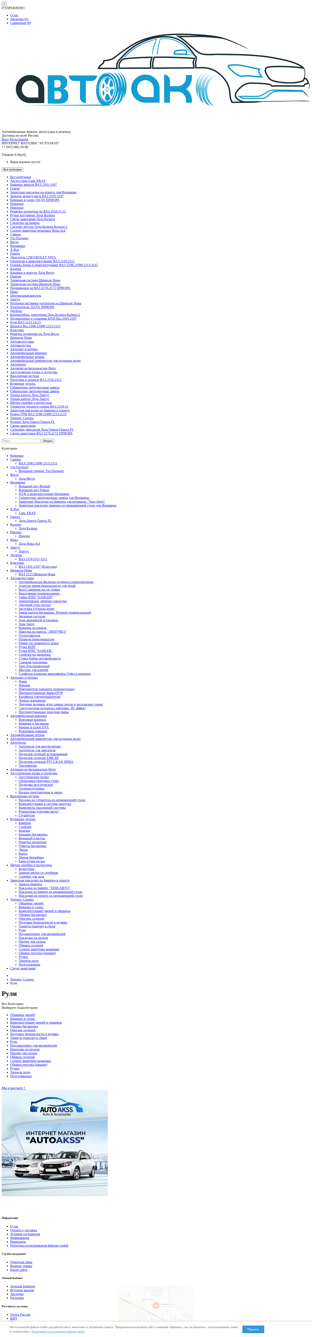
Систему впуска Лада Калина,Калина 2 (38, 227)
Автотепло (18, 364)
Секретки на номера (24, 223)
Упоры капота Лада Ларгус (29, 395)
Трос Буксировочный (34, 666)
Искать (48, 441)
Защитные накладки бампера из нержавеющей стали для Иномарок (68, 505)
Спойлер (25, 827)
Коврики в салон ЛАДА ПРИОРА (35, 200)
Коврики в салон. (31, 907)
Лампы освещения (32, 700)
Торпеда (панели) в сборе (37, 926)
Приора (15, 276)
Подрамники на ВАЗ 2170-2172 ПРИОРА (40, 288)
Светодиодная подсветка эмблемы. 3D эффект (52, 708)
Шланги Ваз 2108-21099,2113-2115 (35, 326)
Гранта (15, 253)
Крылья (24, 830)
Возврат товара (21, 1266)
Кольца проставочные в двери (40, 792)
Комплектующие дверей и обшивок (44, 911)
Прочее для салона (32, 941)
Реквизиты (18, 1241)
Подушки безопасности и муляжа (43, 922)
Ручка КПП (27, 647)
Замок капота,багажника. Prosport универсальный (55, 612)
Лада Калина (28, 528)
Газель (15, 188)
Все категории (20, 177)
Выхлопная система (24, 376)
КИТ (13, 1318)
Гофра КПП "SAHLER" (36, 597)
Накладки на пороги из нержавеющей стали (51, 895)
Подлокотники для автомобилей (42, 934)
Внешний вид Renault (34, 486)
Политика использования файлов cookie (39, 1245)
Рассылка (17, 1298)
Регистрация (19, 139)
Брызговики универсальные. (39, 593)
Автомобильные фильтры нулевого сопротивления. (56, 582)
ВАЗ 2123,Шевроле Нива (37, 574)
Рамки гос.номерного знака (39, 643)
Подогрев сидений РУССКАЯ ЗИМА (46, 762)
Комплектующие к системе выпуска (45, 804)
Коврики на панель (32, 628)
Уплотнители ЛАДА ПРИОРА (32, 307)
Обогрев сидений (31, 918)
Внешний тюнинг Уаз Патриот (41, 471)
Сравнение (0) (20, 23)
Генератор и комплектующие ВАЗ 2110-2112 (42, 261)
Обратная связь (21, 1262)
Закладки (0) (19, 19)
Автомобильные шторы (27, 357)
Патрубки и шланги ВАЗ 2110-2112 (35, 380)
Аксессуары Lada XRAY (28, 181)
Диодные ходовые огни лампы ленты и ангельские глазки (61, 704)
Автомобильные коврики (28, 353)
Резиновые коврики (33, 731)
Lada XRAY (27, 513)
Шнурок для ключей (33, 670)
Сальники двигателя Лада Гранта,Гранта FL (42, 429)
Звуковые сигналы (32, 616)
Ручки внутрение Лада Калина (32, 215)
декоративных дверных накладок (43, 601)
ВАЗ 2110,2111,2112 (33, 559)
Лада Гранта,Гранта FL (35, 520)
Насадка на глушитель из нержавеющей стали (52, 800)
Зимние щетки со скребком (38, 872)
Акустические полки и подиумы (34, 372)
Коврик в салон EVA (34, 727)
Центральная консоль (25, 295)
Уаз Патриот (19, 238)
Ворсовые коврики (32, 719)
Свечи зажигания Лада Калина (32, 219)
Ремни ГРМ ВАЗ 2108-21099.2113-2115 (38, 414)
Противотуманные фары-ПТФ (41, 693)
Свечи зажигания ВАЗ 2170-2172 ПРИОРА (41, 433)
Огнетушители (29, 635)
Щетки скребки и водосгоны (31, 403)
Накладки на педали (33, 938)
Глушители (27, 815)
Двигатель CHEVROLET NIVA (33, 257)
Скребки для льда (31, 876)
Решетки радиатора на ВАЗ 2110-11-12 (38, 211)
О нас (14, 15)
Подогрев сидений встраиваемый (43, 754)
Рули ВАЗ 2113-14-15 (25, 322)
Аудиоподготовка (31, 788)
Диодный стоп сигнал (35, 605)
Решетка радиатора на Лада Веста (34, 334)
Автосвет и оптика (24, 349)
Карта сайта (18, 1270)
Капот (23, 853)
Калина (15, 269)
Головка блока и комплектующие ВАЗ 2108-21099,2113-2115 (54, 265)
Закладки (17, 1294)
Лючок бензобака (31, 857)
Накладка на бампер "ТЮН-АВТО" (44, 888)
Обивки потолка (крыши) (37, 953)
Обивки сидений (31, 945)
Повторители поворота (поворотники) (46, 689)
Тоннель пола (28, 960)
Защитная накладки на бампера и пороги (40, 410)
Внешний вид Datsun (34, 490)
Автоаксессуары (22, 341)
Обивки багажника (32, 915)
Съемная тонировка (33, 662)
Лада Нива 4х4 (29, 543)
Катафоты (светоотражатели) (40, 696)
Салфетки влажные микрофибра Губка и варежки (55, 674)
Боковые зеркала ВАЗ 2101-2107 (33, 184)
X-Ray (14, 249)
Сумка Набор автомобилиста (40, 658)
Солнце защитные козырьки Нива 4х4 (37, 230)
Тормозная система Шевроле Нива (35, 280)
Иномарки (17, 246)
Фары (23, 681)
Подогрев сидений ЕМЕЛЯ (39, 758)
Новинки (17, 204)
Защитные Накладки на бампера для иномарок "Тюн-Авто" (62, 501)
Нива (14, 292)
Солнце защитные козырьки (39, 949)
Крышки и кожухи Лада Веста (32, 272)
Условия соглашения (25, 1234)
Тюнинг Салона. (22, 418)
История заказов (22, 1290)
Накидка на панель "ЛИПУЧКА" (43, 631)
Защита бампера (30, 884)
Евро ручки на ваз (32, 861)
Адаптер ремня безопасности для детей (47, 586)
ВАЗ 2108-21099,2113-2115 (38, 463)
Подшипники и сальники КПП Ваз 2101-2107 (43, 318)
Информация (19, 1238)
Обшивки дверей (31, 903)
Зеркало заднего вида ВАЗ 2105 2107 (37, 196)
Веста (14, 242)
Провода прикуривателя (36, 639)
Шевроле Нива (21, 337)
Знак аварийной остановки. (39, 620)
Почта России (20, 1314)
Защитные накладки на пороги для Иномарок (43, 192)
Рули (22, 930)
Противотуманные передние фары (44, 712)
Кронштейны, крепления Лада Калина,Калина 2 (45, 315)
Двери (23, 850)
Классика (17, 330)
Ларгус (15, 299)
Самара (15, 234)
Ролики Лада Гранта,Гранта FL (32, 422)
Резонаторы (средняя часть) (38, 811)
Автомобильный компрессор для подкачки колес (45, 360)
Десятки (16, 311)
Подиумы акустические (36, 784)
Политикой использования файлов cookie (58, 1331)
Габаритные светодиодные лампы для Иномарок (54, 498)
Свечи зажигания (22, 425)
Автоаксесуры (20, 345)
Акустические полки (34, 777)
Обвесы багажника (32, 846)
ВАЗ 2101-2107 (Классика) (38, 566)
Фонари (24, 685)
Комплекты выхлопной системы (42, 807)
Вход (5, 139)
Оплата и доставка (23, 1230)
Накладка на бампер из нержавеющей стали (50, 892)
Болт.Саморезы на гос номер (39, 589)
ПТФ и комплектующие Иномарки (44, 494)
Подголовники (29, 964)
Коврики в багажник (34, 723)
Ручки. (23, 957)
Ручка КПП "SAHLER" (36, 651)
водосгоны (26, 869)
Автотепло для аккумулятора (40, 746)
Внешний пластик (32, 838)
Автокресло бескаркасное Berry (33, 368)
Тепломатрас (28, 765)
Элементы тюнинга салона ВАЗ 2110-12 (39, 406)
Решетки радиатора (33, 842)
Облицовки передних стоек (39, 781)
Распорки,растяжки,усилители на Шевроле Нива (45, 303)
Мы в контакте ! (14, 1088)
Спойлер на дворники (35, 654)
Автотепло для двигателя (37, 750)
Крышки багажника (33, 834)
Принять (253, 1329)
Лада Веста (27, 478)
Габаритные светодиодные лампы (34, 387)
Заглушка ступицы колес (37, 608)
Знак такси (26, 624)
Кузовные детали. (23, 383)
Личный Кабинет (22, 1286)
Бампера (25, 823)
